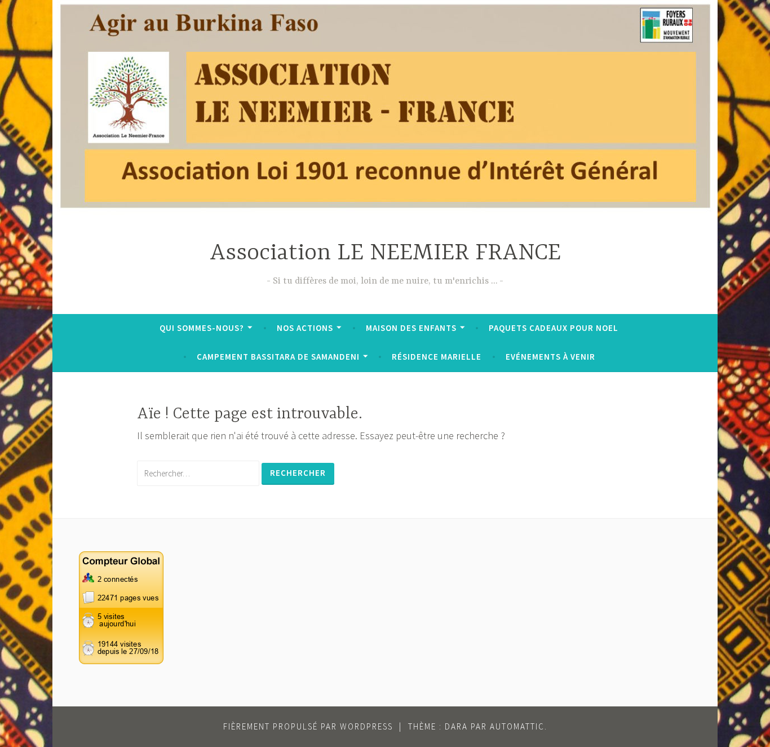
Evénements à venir (550, 356)
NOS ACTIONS (305, 327)
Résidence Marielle (436, 356)
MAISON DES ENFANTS (411, 327)
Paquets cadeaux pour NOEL (553, 327)
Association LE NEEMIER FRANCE (385, 253)
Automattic (517, 726)
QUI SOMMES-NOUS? (202, 327)
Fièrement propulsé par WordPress (308, 726)
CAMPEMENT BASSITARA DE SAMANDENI (278, 356)
